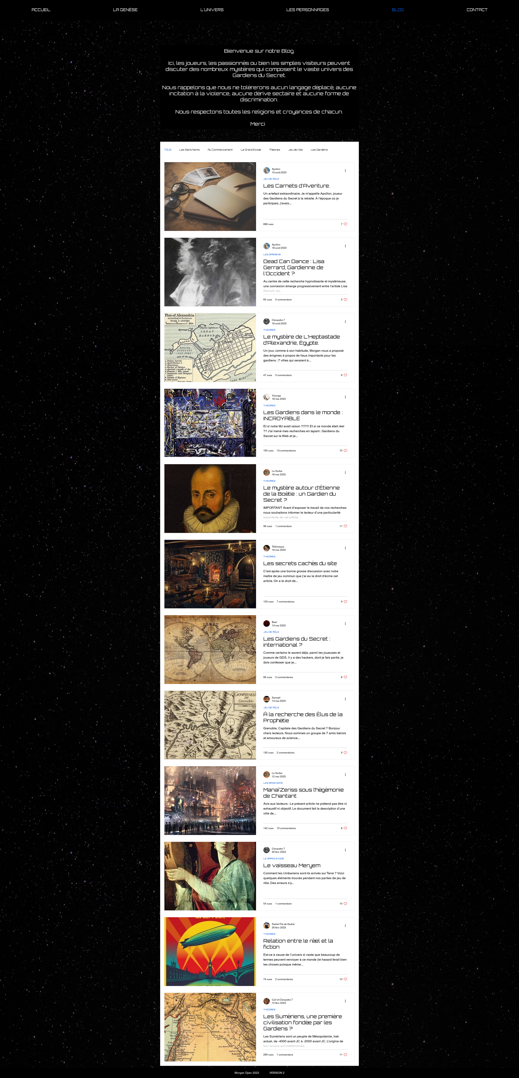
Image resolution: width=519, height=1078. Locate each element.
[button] (125, 10)
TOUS (167, 150)
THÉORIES (269, 330)
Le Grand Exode (251, 150)
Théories (274, 150)
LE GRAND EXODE (273, 858)
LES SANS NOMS (273, 783)
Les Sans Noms (189, 150)
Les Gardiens (319, 150)
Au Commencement (220, 150)
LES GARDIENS (272, 254)
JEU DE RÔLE (271, 179)
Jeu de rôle (295, 150)
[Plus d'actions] (346, 170)
